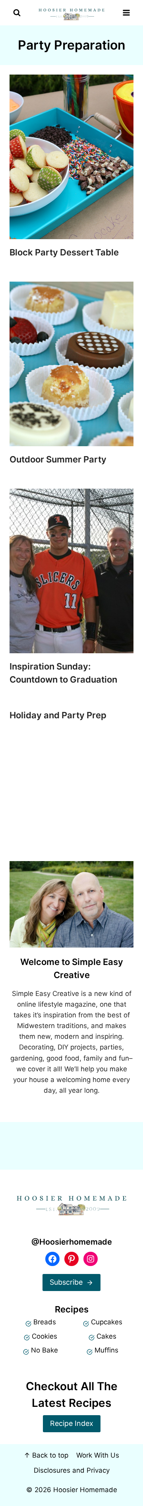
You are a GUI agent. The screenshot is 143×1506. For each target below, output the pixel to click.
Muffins (106, 1350)
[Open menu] (126, 13)
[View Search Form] (17, 13)
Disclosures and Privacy (72, 1470)
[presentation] (71, 157)
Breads (44, 1322)
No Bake (44, 1350)
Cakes (106, 1336)
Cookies (44, 1336)
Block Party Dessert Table (64, 252)
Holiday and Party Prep (58, 715)
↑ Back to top (46, 1455)
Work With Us (97, 1455)
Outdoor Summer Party (58, 459)
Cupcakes (106, 1322)
